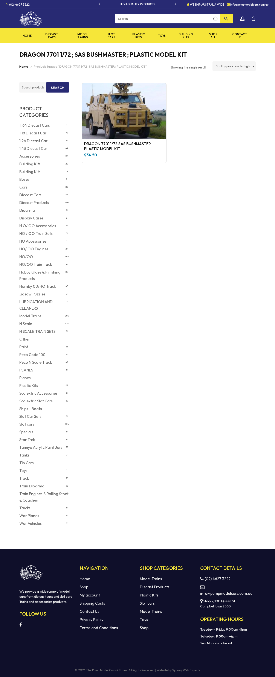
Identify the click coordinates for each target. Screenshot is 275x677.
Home (23, 66)
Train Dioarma (31, 486)
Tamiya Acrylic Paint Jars (40, 447)
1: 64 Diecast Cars (34, 125)
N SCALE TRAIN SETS (37, 331)
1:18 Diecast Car (32, 133)
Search (57, 87)
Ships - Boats (30, 408)
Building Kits (30, 163)
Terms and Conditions (99, 627)
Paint (23, 346)
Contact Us (89, 611)
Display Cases (31, 218)
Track (24, 478)
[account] (242, 19)
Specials (26, 431)
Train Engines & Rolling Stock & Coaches (44, 497)
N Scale (25, 323)
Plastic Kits (28, 385)
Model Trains (30, 315)
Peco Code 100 (32, 354)
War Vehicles (30, 523)
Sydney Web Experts (186, 670)
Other (24, 339)
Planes (25, 377)
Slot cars (26, 424)
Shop (84, 586)
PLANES (26, 370)
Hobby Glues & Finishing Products (40, 275)
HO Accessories (32, 241)
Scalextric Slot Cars (36, 401)
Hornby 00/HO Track (37, 286)
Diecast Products (34, 202)
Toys (23, 470)
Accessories (29, 156)
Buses (24, 179)
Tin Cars (26, 462)
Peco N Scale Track (35, 362)
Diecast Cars (30, 194)
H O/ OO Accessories (37, 225)
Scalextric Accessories (38, 393)
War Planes (29, 515)
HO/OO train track (35, 264)
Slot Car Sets (30, 416)
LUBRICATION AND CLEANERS (36, 305)
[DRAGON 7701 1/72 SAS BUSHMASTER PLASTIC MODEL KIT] (124, 111)
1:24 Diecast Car (33, 140)
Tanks (24, 455)
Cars (23, 187)
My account (90, 595)
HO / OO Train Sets (36, 233)
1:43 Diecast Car (33, 148)
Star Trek (27, 439)
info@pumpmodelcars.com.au (249, 4)
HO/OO (26, 256)
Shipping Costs (92, 603)
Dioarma (27, 210)
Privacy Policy (91, 619)
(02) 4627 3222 (19, 4)
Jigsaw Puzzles (32, 294)
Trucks (25, 507)
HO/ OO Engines (33, 248)
